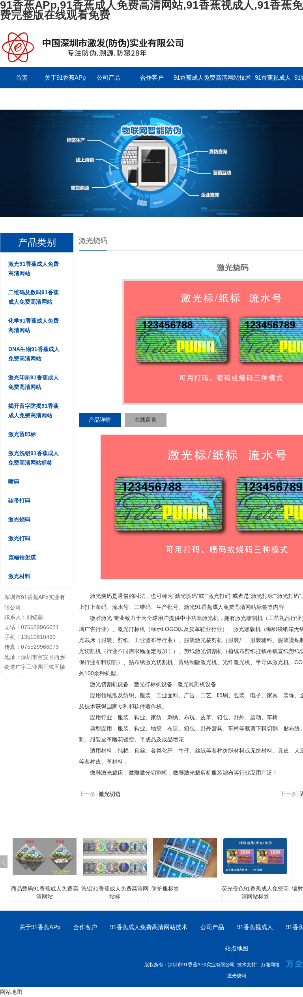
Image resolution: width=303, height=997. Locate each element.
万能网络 (270, 964)
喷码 (13, 481)
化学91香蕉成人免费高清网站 (33, 325)
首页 (22, 77)
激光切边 (110, 794)
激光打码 (19, 538)
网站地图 (11, 992)
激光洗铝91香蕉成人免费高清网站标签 (33, 458)
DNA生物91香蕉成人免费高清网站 (34, 354)
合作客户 (152, 77)
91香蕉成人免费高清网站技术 (212, 77)
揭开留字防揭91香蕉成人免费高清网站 (33, 410)
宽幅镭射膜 (22, 557)
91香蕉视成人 (273, 77)
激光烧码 (19, 519)
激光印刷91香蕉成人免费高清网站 (33, 382)
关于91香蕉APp (65, 77)
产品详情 (100, 419)
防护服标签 (165, 888)
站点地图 (237, 948)
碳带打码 (19, 500)
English (65, 98)
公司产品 (108, 77)
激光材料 (19, 576)
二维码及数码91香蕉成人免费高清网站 (33, 297)
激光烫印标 (22, 434)
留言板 (22, 98)
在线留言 (146, 419)
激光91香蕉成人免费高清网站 (33, 268)
